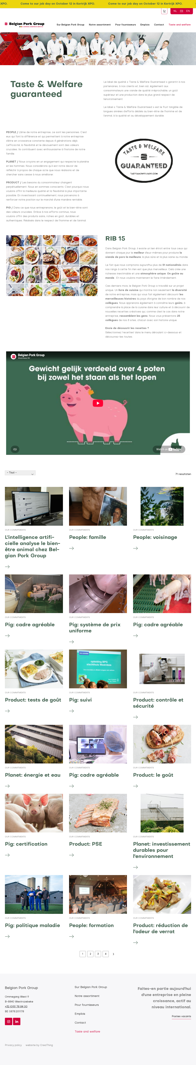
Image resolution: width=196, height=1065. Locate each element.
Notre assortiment (100, 25)
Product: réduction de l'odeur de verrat (160, 928)
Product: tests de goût (33, 700)
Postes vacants (181, 1016)
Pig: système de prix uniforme (95, 628)
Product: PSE (85, 844)
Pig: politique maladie (32, 925)
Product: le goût (153, 775)
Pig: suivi (80, 700)
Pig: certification (26, 844)
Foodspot (164, 11)
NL (175, 11)
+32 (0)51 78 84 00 (16, 1007)
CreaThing (46, 1045)
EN (188, 11)
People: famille (87, 537)
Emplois (144, 25)
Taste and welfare (180, 25)
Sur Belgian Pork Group (70, 25)
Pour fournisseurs (125, 25)
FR (181, 11)
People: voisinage (155, 537)
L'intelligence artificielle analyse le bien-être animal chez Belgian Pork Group (32, 546)
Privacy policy (13, 1045)
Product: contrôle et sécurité (158, 703)
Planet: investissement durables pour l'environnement (161, 850)
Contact (159, 25)
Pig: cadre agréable (30, 625)
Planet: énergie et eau (32, 775)
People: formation (91, 925)
